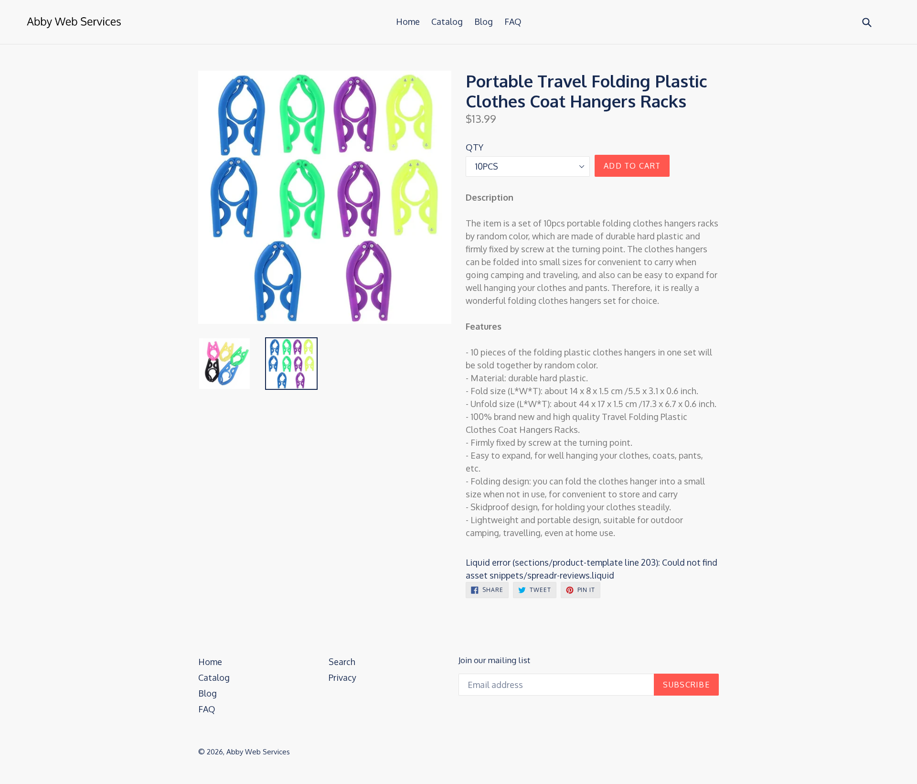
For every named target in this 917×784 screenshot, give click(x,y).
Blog (483, 21)
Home (408, 21)
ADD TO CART (632, 166)
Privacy (342, 677)
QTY (474, 147)
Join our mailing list (494, 660)
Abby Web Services (258, 751)
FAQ (513, 21)
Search (342, 661)
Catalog (447, 21)
